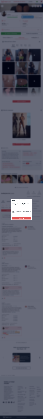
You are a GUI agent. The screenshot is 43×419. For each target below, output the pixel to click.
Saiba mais (18, 215)
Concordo (21, 218)
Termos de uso (14, 205)
